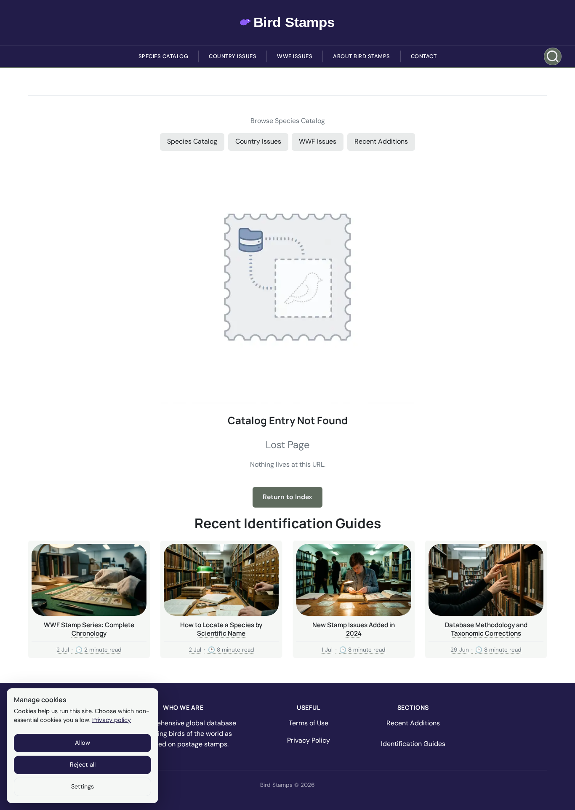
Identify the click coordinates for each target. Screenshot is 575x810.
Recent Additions (381, 141)
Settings (82, 786)
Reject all (83, 764)
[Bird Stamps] (287, 22)
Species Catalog (163, 56)
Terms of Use (308, 723)
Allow (82, 742)
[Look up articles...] (553, 56)
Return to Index (287, 496)
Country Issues (232, 56)
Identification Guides (413, 743)
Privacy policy (111, 720)
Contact (424, 56)
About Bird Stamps (361, 56)
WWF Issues (294, 56)
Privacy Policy (308, 740)
